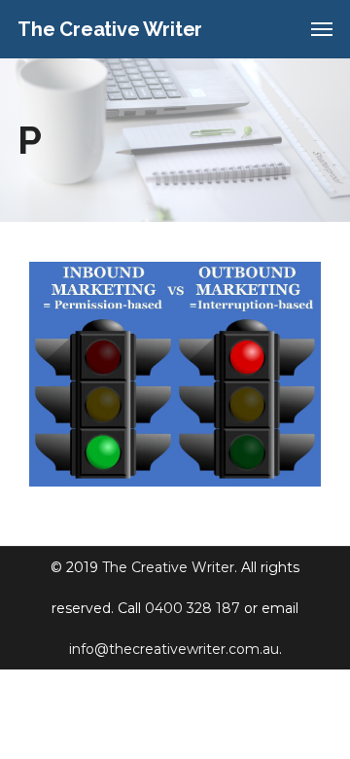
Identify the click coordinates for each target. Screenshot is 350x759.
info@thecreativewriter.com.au (174, 649)
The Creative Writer (168, 567)
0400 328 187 (192, 608)
